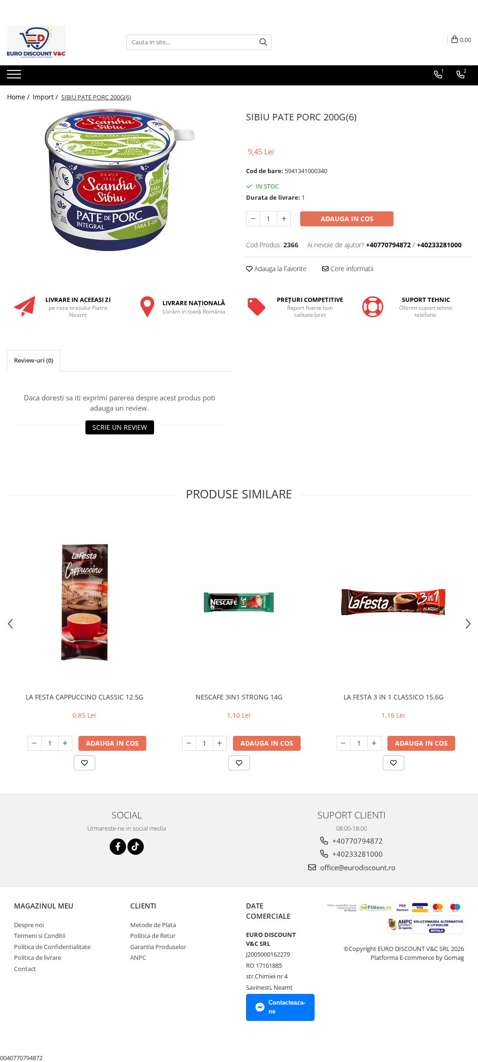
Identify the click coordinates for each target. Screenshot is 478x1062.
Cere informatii (351, 268)
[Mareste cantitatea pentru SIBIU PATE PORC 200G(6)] (284, 218)
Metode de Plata (153, 925)
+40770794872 (356, 840)
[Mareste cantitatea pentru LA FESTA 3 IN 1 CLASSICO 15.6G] (374, 743)
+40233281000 (356, 854)
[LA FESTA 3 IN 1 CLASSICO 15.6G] (393, 602)
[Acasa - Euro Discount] (53, 42)
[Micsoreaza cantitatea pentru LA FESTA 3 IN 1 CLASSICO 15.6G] (344, 743)
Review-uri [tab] (33, 360)
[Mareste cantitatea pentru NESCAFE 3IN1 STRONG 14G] (220, 743)
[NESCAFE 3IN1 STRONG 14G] (239, 602)
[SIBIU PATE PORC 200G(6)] (119, 180)
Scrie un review (119, 427)
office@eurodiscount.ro (356, 867)
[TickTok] (135, 846)
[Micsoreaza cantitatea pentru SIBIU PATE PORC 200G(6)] (253, 218)
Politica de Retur (153, 935)
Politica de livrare (37, 957)
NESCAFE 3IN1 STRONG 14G (239, 696)
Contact (25, 968)
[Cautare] (263, 42)
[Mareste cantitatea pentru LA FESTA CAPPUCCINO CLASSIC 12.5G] (65, 743)
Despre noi (29, 925)
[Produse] (15, 77)
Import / (46, 96)
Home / (19, 96)
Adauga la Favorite (280, 268)
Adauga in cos (347, 218)
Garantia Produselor (158, 947)
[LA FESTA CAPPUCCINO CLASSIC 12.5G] (84, 602)
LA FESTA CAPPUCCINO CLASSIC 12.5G (84, 696)
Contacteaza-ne (286, 1007)
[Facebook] (118, 846)
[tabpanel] (119, 180)
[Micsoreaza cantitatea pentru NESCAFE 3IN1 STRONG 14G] (189, 743)
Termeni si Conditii (39, 935)
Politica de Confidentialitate (52, 947)
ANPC (138, 957)
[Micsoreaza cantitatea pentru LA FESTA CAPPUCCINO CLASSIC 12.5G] (35, 743)
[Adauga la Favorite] (84, 762)
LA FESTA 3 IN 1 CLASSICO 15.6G (393, 696)
